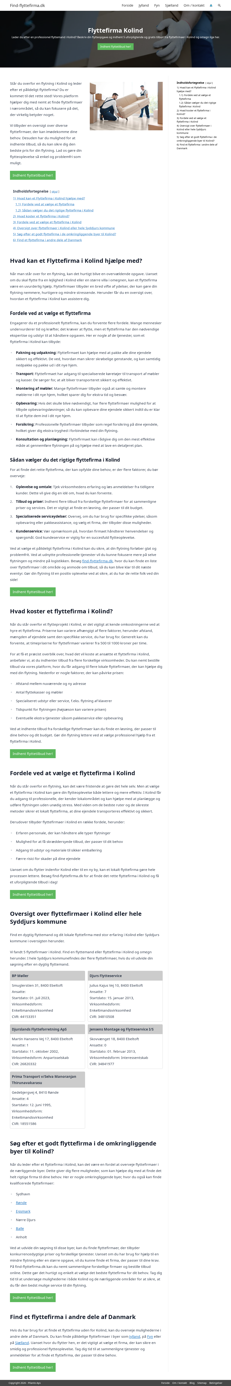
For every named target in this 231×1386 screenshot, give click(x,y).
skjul (54, 191)
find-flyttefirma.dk (97, 560)
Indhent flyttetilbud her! (115, 46)
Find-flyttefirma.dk (27, 5)
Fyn (157, 5)
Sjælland (171, 5)
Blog (192, 1382)
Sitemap (202, 1382)
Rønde (21, 1202)
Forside (127, 5)
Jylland (144, 5)
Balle (20, 1228)
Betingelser (215, 1382)
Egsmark (23, 1211)
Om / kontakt (194, 5)
